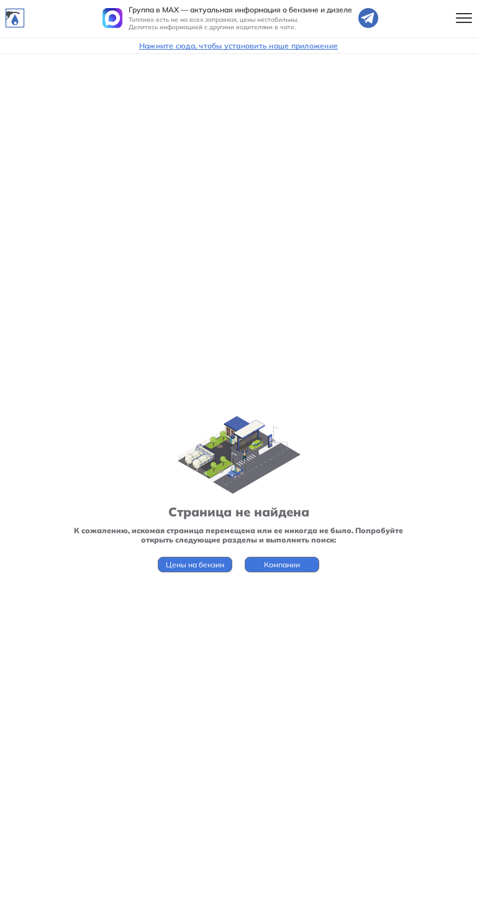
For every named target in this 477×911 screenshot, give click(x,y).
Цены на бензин (195, 564)
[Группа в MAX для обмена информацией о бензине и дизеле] (112, 18)
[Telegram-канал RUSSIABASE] (368, 18)
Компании (282, 564)
